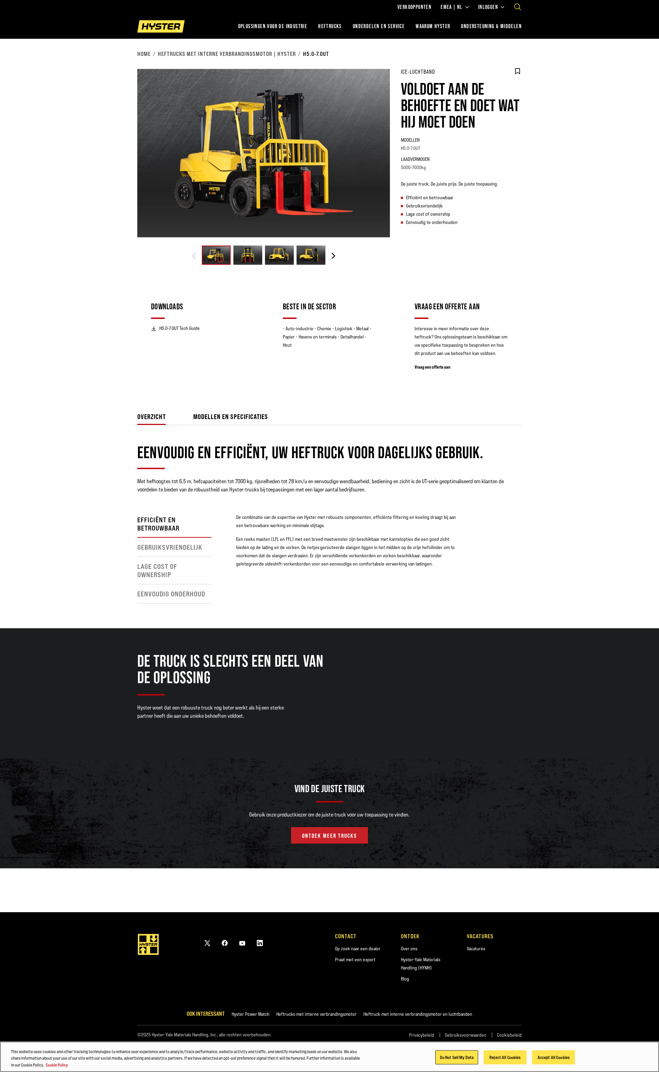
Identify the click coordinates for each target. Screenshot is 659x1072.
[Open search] (517, 7)
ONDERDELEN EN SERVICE (379, 26)
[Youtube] (242, 943)
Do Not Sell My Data (457, 1057)
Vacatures (476, 948)
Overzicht (151, 416)
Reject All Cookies (505, 1057)
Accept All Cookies (553, 1057)
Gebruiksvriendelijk (170, 547)
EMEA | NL (452, 7)
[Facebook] (225, 943)
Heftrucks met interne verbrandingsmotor (316, 1014)
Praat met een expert (355, 959)
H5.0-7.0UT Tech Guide (179, 328)
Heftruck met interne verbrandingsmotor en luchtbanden (417, 1014)
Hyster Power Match (250, 1014)
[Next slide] (333, 256)
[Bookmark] (517, 71)
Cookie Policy (57, 1065)
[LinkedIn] (260, 943)
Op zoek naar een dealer (358, 948)
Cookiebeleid (509, 1035)
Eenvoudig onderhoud (171, 594)
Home (144, 53)
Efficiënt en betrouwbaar (158, 524)
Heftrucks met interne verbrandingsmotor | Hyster (227, 53)
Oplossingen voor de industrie (273, 26)
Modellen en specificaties (230, 416)
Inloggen (488, 7)
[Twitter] (207, 943)
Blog (405, 978)
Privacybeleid (421, 1035)
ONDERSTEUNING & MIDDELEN (491, 26)
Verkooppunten (414, 7)
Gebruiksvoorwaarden (465, 1035)
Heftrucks (330, 26)
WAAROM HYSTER (433, 26)
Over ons (409, 948)
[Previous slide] (194, 256)
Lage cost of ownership (157, 570)
